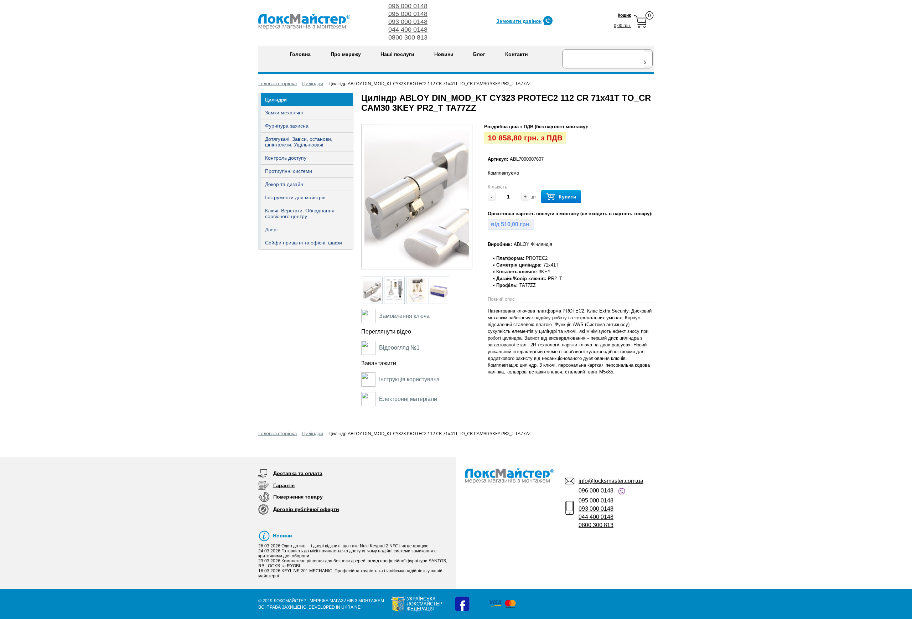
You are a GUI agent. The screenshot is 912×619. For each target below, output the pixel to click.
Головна (300, 54)
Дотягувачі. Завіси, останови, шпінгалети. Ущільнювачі (298, 142)
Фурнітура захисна (287, 126)
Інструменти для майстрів (295, 197)
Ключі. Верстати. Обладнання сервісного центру (300, 213)
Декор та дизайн (284, 184)
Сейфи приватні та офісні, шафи (303, 243)
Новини (444, 54)
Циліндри (276, 99)
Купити (567, 197)
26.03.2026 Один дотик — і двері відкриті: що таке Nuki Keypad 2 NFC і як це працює (343, 545)
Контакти (516, 54)
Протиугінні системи (288, 171)
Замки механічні (284, 112)
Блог (479, 54)
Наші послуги (397, 54)
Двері (271, 229)
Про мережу (346, 54)
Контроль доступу (285, 158)
